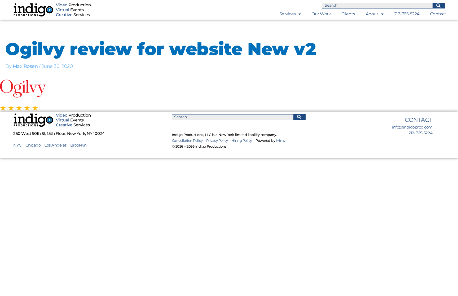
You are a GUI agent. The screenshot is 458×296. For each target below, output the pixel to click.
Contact (438, 13)
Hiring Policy (241, 140)
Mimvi (281, 140)
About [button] (372, 13)
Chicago (33, 145)
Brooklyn (78, 145)
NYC (19, 145)
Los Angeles (55, 145)
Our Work (321, 13)
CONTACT (419, 119)
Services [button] (287, 13)
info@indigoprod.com (412, 127)
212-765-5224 (407, 13)
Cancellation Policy (187, 140)
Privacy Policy (217, 140)
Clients (348, 13)
